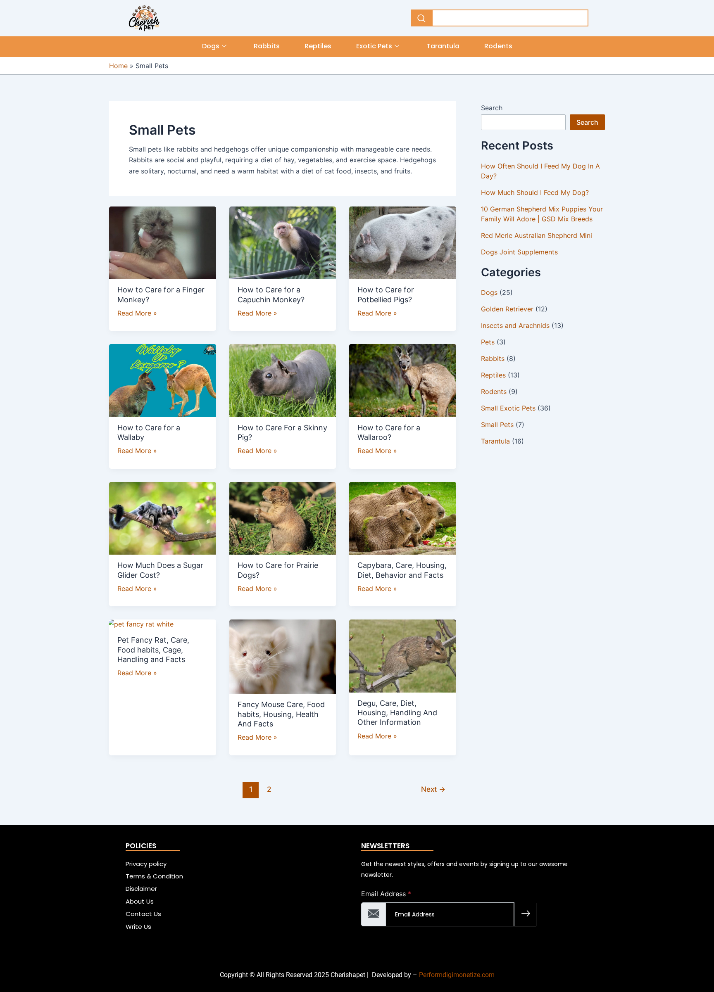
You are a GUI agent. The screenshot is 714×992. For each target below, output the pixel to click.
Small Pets (497, 424)
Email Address (386, 894)
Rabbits (267, 46)
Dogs (210, 46)
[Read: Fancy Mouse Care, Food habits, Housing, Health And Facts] (283, 655)
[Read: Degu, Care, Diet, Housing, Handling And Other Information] (402, 654)
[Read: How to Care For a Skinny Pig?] (283, 379)
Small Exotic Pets (508, 408)
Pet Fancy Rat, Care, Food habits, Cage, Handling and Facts (153, 650)
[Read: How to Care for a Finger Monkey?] (162, 241)
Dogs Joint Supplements (519, 252)
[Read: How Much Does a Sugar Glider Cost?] (162, 517)
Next (433, 789)
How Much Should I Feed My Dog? (535, 192)
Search (491, 108)
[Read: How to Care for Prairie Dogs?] (283, 517)
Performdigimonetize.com (457, 975)
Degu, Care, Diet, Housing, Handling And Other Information (397, 713)
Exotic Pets (374, 46)
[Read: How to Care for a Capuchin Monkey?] (283, 241)
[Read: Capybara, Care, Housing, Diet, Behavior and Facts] (402, 517)
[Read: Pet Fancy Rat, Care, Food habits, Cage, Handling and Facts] (140, 623)
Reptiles (318, 46)
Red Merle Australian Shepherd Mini (536, 235)
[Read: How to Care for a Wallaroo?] (402, 379)
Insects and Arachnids (515, 325)
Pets (488, 342)
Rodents (498, 46)
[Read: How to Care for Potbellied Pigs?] (402, 241)
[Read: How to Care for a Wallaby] (162, 379)
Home (118, 66)
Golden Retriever (507, 309)
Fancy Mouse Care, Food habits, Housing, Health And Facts (281, 714)
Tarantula (442, 46)
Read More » (137, 312)
